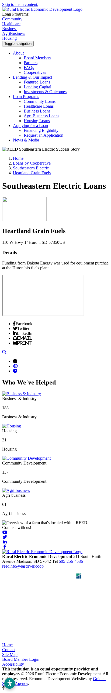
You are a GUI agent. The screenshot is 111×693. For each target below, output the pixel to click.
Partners (30, 62)
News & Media (26, 140)
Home (7, 645)
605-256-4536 (71, 561)
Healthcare (11, 23)
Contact (8, 649)
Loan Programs (26, 96)
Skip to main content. (20, 4)
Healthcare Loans (39, 106)
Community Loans (40, 101)
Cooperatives (35, 72)
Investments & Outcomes (45, 91)
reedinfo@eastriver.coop (23, 566)
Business (9, 28)
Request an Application (43, 135)
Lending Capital (37, 87)
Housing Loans (37, 120)
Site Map (10, 654)
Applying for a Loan (30, 125)
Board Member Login (20, 659)
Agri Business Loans (41, 116)
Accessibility (13, 664)
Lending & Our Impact (32, 77)
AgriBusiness (13, 33)
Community (12, 19)
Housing (9, 38)
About (18, 53)
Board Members (37, 58)
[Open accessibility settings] (9, 683)
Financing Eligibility (41, 130)
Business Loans (37, 111)
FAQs (29, 67)
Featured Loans (37, 82)
